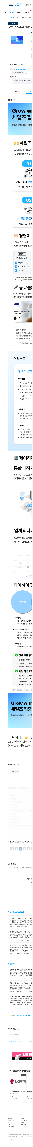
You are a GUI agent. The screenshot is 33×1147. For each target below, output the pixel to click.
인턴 (12, 18)
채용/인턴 (11, 13)
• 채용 (9, 1124)
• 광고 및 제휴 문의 (24, 1120)
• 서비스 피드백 (23, 1124)
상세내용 (17, 91)
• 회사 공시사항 (11, 1126)
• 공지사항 (10, 1122)
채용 (17, 18)
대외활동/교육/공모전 (23, 13)
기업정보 (23, 18)
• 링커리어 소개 (11, 1120)
